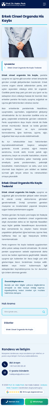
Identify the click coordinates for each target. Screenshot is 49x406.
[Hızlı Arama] (44, 312)
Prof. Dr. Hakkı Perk (16, 385)
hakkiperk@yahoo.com (19, 374)
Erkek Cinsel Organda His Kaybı (19, 329)
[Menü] (44, 4)
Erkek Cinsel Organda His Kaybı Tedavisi (25, 68)
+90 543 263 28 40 (18, 366)
